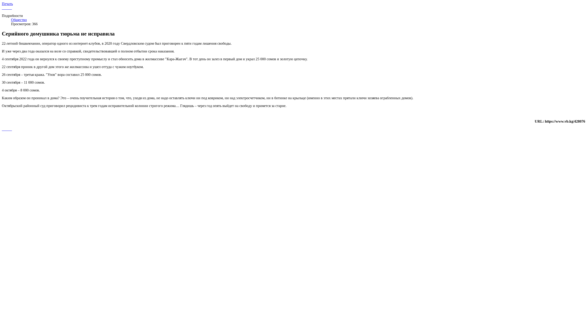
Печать (7, 4)
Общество (19, 20)
